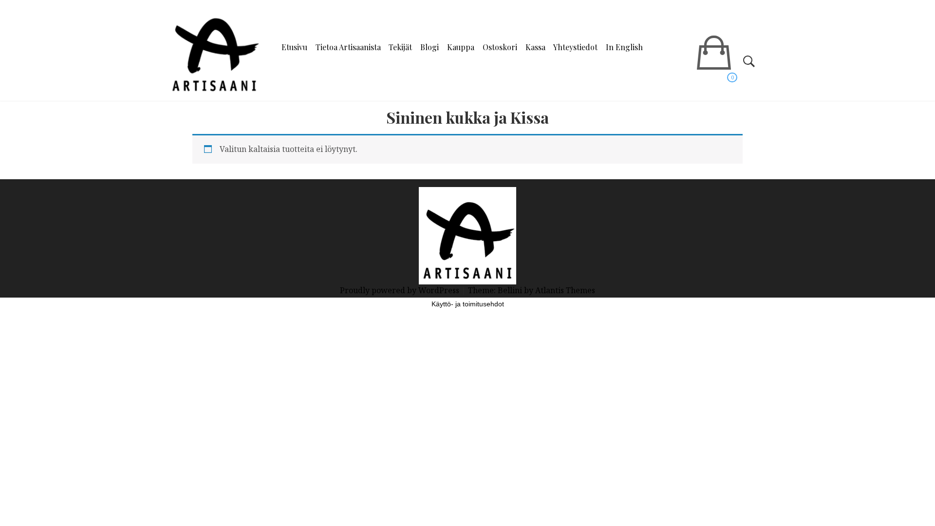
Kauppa (460, 47)
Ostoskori (500, 47)
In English (624, 47)
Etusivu (294, 47)
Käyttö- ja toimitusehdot (467, 304)
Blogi (429, 47)
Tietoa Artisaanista (348, 47)
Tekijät (400, 47)
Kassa (535, 47)
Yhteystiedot (575, 47)
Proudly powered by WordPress (400, 290)
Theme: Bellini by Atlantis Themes (531, 290)
